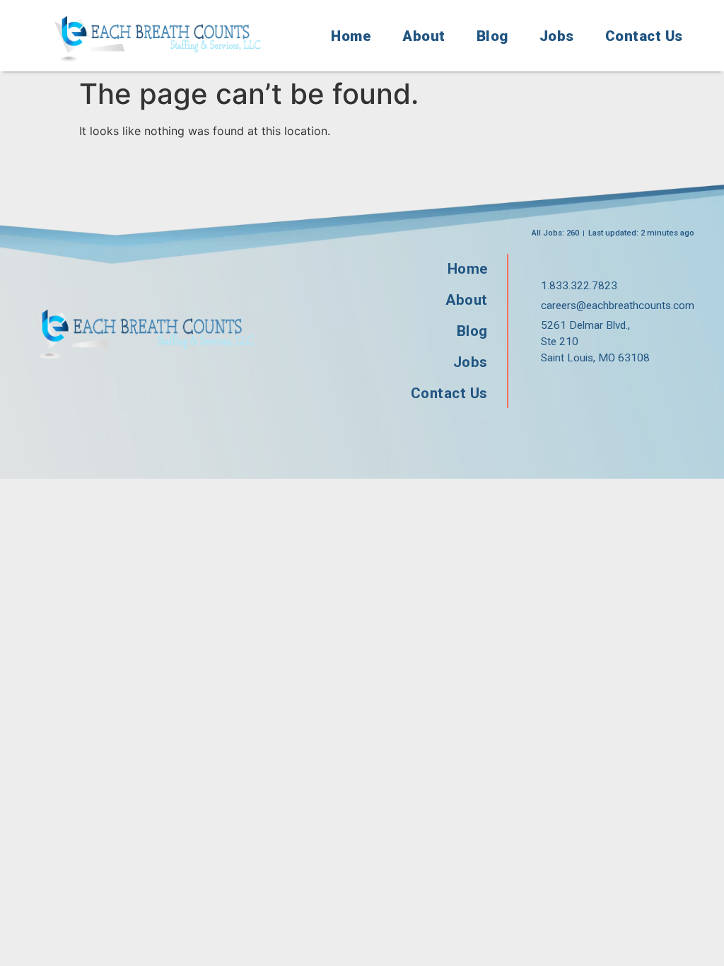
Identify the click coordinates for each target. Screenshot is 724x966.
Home (351, 36)
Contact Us (644, 36)
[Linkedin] (637, 390)
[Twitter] (592, 390)
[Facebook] (546, 390)
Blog (492, 36)
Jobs (556, 36)
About (423, 36)
